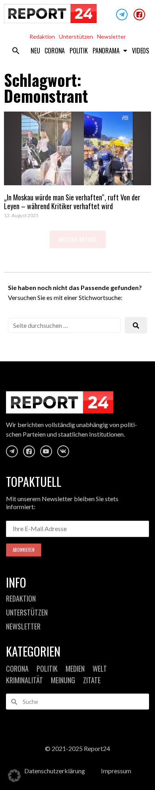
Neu (35, 50)
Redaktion (42, 36)
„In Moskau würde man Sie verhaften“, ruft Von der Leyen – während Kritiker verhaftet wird (72, 201)
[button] (16, 50)
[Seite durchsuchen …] (64, 325)
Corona (55, 50)
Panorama (106, 50)
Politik (79, 50)
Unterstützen (76, 36)
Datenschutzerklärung (54, 770)
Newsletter (111, 36)
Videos (140, 50)
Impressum (116, 770)
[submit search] (136, 325)
